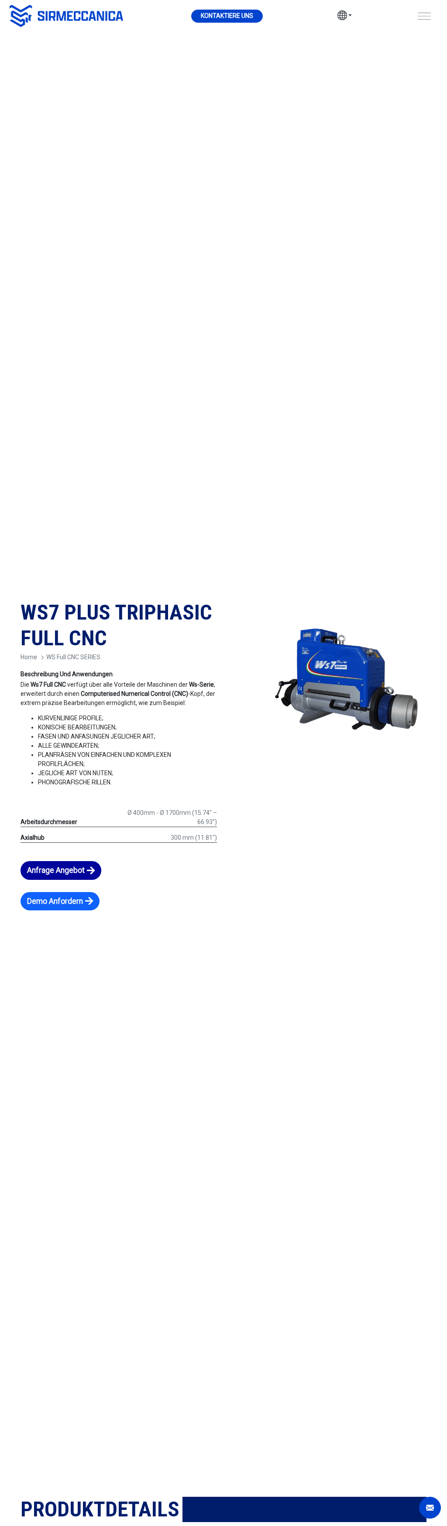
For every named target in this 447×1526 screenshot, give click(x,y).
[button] (345, 16)
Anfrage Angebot (56, 870)
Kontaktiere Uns (227, 15)
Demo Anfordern (55, 901)
